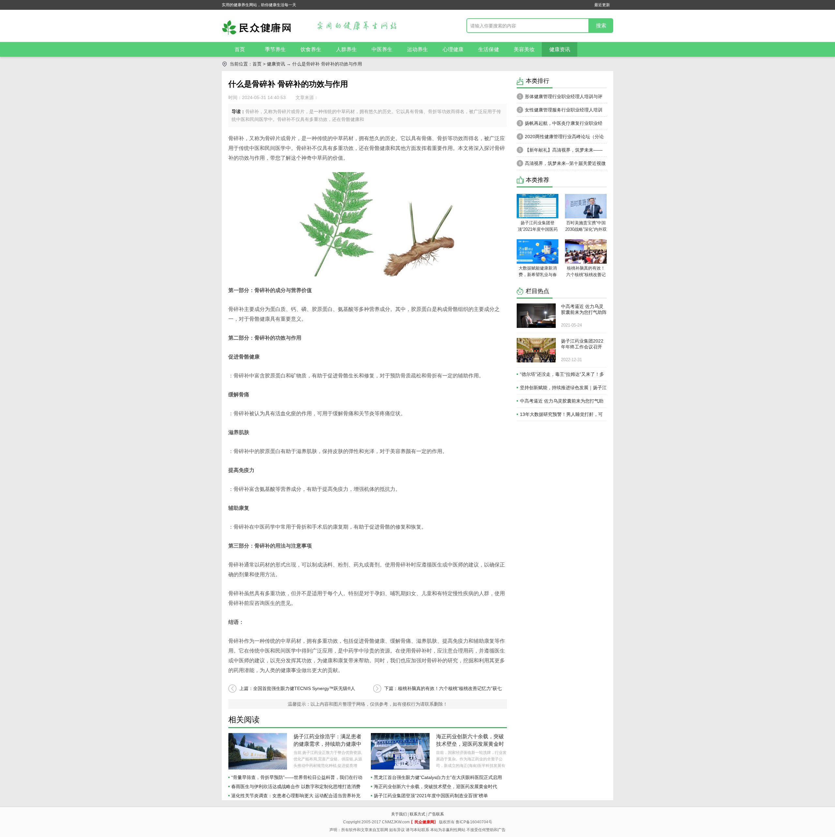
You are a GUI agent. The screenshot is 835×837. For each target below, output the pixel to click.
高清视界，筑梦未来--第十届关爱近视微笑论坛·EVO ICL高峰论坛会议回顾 (561, 165)
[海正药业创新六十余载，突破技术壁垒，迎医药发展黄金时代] (400, 751)
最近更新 (602, 5)
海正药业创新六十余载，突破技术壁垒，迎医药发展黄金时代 (470, 744)
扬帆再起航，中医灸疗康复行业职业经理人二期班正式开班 (559, 125)
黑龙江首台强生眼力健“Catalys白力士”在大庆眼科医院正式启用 (438, 777)
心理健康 (453, 49)
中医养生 (382, 49)
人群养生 (346, 49)
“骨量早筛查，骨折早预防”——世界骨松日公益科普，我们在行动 (296, 777)
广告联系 (436, 814)
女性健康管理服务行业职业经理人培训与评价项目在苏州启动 (559, 111)
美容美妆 (524, 49)
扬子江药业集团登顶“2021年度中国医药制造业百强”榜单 (431, 795)
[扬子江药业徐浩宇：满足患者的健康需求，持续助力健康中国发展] (257, 751)
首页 (240, 49)
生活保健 (488, 49)
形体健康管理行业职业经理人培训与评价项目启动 (559, 98)
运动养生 (417, 49)
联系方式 (417, 814)
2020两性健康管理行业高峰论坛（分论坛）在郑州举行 (560, 138)
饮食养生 (310, 49)
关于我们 (399, 814)
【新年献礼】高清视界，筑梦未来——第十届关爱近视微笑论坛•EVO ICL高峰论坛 (561, 151)
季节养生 (275, 49)
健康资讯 (559, 49)
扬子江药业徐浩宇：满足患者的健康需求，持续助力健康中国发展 (327, 744)
